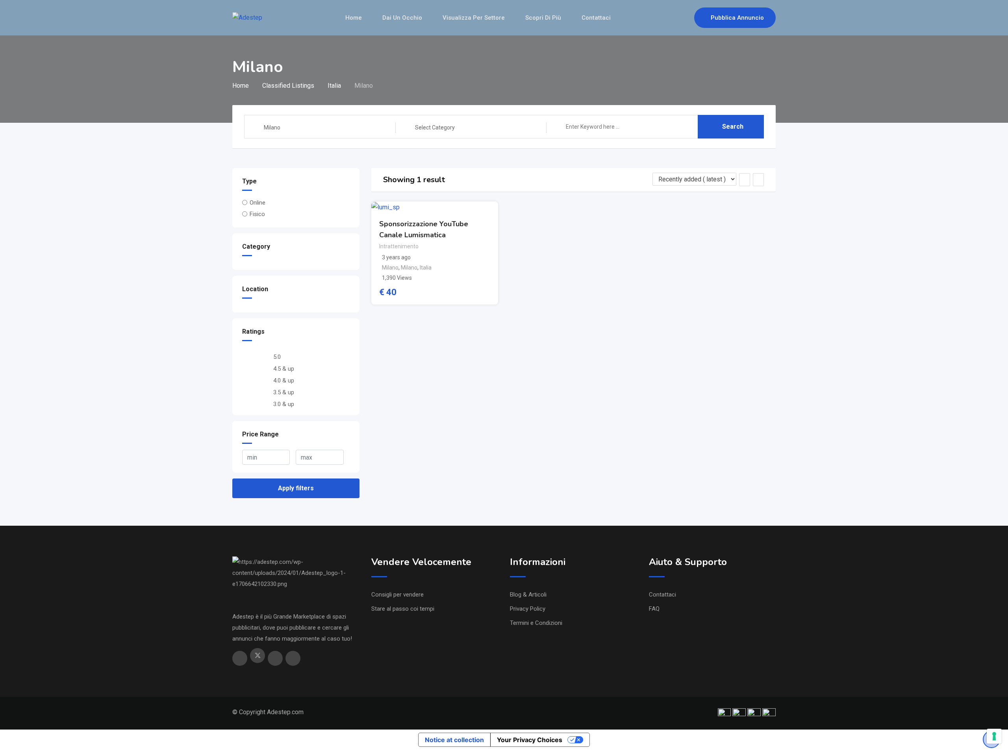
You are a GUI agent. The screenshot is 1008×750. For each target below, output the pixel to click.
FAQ (654, 608)
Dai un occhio (402, 17)
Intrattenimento (399, 246)
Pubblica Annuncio (737, 17)
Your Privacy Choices (529, 740)
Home (353, 17)
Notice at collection (454, 740)
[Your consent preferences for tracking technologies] (994, 736)
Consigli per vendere (397, 594)
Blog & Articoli (528, 594)
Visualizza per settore (474, 17)
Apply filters (296, 488)
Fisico (257, 214)
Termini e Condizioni (536, 622)
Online (257, 202)
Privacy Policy (527, 608)
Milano (390, 267)
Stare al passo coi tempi (402, 608)
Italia (426, 267)
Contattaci (596, 17)
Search (732, 126)
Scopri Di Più (543, 17)
